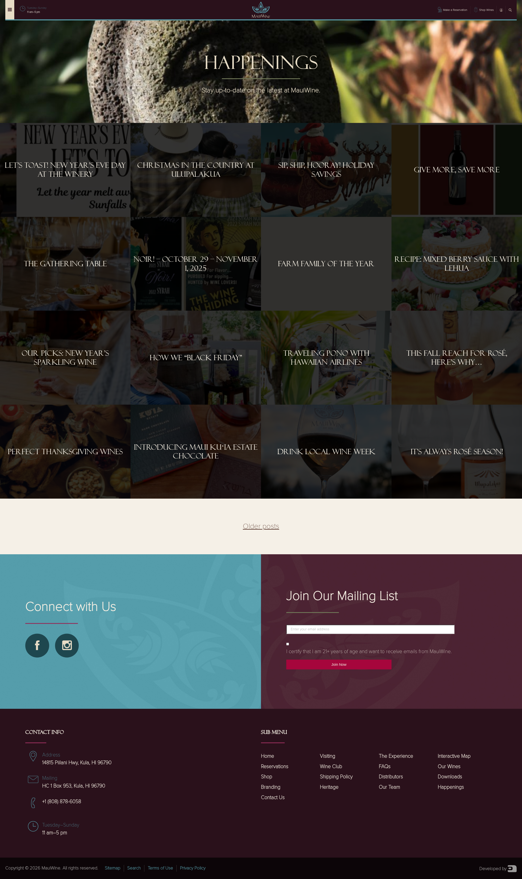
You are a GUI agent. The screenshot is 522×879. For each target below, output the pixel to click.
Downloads (450, 777)
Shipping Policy (336, 777)
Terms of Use (160, 868)
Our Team (389, 787)
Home (267, 756)
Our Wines (449, 766)
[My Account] (501, 9)
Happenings (451, 787)
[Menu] (9, 9)
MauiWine (51, 868)
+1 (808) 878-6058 (61, 801)
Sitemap (112, 868)
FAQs (384, 766)
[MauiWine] (261, 9)
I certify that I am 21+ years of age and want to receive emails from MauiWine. (369, 651)
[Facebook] (37, 645)
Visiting (327, 756)
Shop (266, 777)
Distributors (391, 777)
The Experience (396, 756)
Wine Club (331, 766)
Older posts (261, 526)
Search (134, 868)
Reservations (274, 766)
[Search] (509, 9)
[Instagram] (67, 645)
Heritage (329, 787)
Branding (270, 787)
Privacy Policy (192, 868)
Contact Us (273, 797)
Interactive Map (454, 756)
